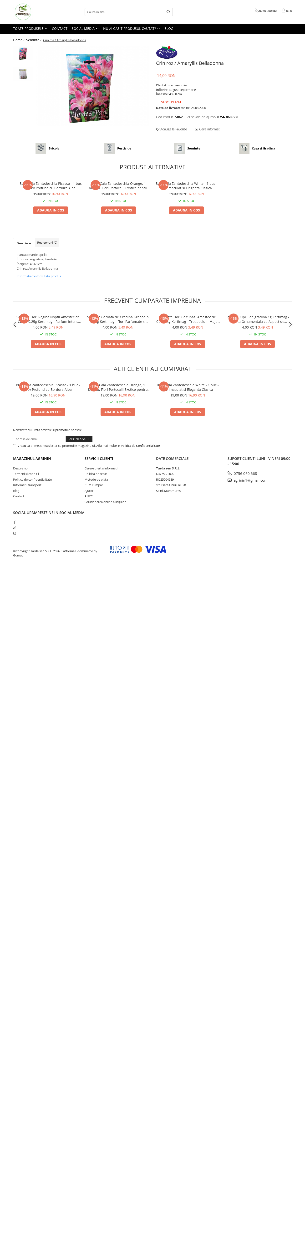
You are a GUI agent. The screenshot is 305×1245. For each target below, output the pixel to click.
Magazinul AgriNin (32, 458)
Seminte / (34, 40)
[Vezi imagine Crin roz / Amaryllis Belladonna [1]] (23, 74)
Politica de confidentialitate (32, 479)
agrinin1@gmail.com (250, 480)
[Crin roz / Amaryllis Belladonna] (92, 86)
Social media (84, 28)
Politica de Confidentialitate (140, 445)
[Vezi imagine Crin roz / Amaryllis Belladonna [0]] (23, 53)
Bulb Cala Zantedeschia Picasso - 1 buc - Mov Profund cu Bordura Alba (51, 185)
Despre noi (20, 468)
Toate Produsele (28, 28)
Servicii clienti (99, 458)
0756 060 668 (245, 473)
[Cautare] (168, 12)
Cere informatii (209, 129)
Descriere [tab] (24, 243)
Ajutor (89, 491)
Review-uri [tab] (47, 242)
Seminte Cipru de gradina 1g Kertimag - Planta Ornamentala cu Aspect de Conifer (257, 319)
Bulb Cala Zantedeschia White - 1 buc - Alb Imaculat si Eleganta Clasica (187, 185)
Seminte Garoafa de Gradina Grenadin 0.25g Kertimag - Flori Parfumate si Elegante (118, 319)
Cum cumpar (94, 485)
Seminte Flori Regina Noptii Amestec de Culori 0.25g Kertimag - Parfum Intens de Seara (48, 319)
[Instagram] (14, 533)
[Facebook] (14, 522)
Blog (168, 28)
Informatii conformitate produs (39, 276)
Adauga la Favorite (173, 129)
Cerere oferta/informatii (101, 468)
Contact (59, 28)
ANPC (89, 496)
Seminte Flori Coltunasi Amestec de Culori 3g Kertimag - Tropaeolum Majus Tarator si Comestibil (187, 319)
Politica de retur (96, 474)
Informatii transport (27, 485)
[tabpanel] (92, 86)
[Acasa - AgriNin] (37, 12)
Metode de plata (96, 479)
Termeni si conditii (26, 474)
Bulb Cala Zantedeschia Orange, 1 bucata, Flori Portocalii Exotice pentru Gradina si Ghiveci (118, 185)
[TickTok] (14, 527)
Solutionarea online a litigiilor (105, 502)
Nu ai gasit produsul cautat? (130, 28)
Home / (19, 40)
